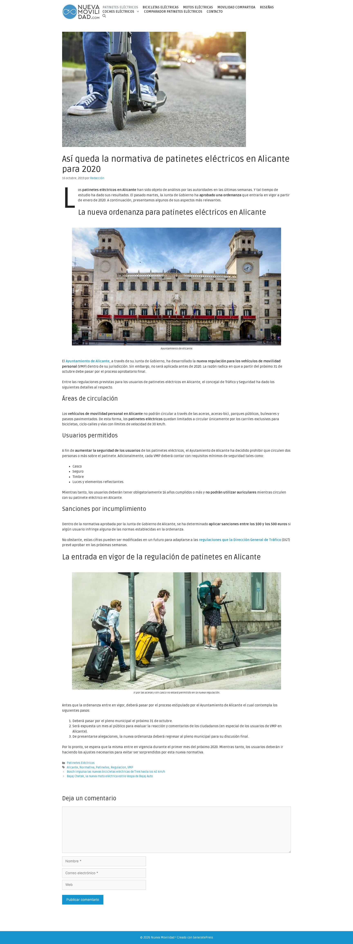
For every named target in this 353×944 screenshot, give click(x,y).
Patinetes (102, 767)
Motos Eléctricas (198, 7)
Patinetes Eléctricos (120, 7)
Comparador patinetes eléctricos (173, 12)
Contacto (215, 12)
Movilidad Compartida (236, 7)
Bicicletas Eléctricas (161, 7)
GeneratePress (203, 937)
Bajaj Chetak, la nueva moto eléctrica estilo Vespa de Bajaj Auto (110, 776)
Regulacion (118, 767)
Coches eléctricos (118, 12)
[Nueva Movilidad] (81, 11)
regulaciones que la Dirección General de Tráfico (240, 540)
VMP (130, 767)
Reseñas (267, 7)
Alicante (72, 767)
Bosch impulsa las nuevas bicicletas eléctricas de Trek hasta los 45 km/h (116, 771)
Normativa (86, 767)
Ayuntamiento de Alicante (87, 361)
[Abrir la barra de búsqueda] (104, 16)
